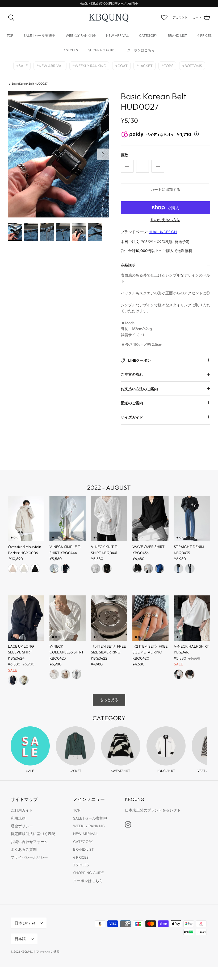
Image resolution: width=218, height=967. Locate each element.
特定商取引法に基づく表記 (33, 833)
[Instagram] (128, 824)
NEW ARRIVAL (117, 35)
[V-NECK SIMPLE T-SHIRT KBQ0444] (67, 518)
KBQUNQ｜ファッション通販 (40, 951)
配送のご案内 (132, 403)
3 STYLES (70, 50)
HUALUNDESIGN (163, 231)
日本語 (20, 938)
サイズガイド (132, 417)
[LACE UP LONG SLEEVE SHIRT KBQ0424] (26, 618)
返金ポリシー (22, 826)
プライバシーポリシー (29, 857)
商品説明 (128, 265)
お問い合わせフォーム (29, 841)
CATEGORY (148, 35)
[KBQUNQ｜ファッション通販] (109, 18)
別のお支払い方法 (165, 220)
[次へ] (103, 154)
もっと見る (109, 699)
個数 (124, 155)
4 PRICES (204, 35)
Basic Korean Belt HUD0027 (30, 83)
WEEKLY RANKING (81, 35)
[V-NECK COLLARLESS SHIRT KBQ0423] (67, 618)
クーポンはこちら (141, 50)
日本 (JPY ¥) (25, 923)
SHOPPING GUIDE (102, 50)
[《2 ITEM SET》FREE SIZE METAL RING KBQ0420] (150, 618)
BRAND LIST (177, 35)
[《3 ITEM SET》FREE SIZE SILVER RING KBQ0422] (109, 618)
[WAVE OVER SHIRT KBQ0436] (150, 518)
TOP (10, 35)
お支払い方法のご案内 (139, 388)
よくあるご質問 (24, 849)
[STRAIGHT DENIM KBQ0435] (192, 518)
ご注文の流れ (132, 374)
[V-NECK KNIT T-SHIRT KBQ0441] (109, 518)
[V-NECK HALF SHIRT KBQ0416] (192, 618)
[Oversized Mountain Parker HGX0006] (26, 518)
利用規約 (18, 818)
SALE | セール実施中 (39, 35)
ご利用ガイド (22, 810)
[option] (58, 154)
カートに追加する (165, 189)
